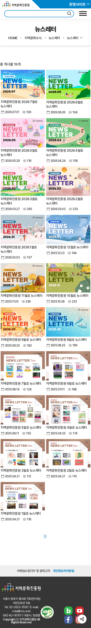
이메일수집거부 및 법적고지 (33, 571)
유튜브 (79, 611)
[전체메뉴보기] (83, 13)
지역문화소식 (33, 38)
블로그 (68, 611)
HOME (13, 38)
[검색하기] (69, 14)
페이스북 (68, 619)
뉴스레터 (54, 38)
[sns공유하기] (82, 619)
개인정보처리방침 (63, 571)
